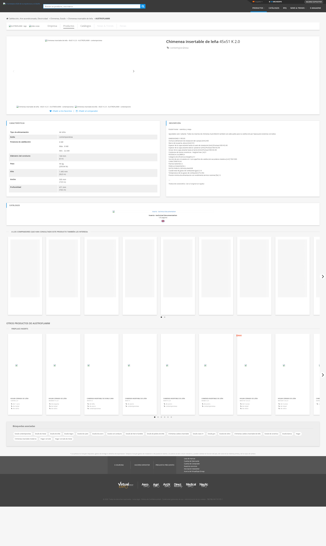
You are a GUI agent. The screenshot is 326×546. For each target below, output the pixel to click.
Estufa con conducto (114, 434)
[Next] (133, 71)
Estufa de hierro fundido (134, 434)
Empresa (52, 25)
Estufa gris (211, 434)
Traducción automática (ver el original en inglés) (186, 184)
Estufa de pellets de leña (155, 434)
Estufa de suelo (82, 434)
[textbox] (91, 6)
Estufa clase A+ (198, 434)
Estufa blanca (287, 434)
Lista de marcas (189, 459)
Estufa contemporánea (23, 434)
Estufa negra (68, 434)
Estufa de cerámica (271, 434)
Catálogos (274, 8)
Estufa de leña (55, 434)
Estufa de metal (40, 434)
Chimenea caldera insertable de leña (247, 434)
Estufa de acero (97, 434)
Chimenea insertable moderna (25, 439)
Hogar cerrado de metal (63, 439)
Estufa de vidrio (224, 434)
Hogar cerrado (45, 439)
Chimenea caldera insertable (178, 434)
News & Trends (297, 8)
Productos (257, 8)
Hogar (298, 434)
